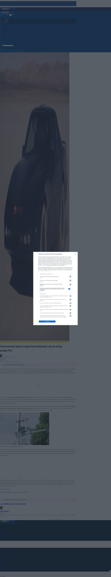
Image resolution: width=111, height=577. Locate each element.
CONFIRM (47, 321)
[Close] (75, 254)
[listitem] (55, 274)
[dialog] (55, 288)
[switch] (69, 276)
